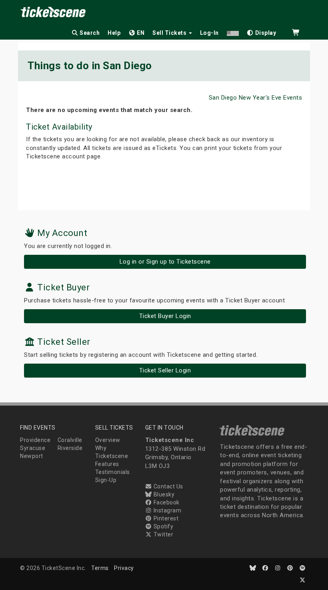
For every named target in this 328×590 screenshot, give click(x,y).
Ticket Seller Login (165, 370)
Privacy (124, 568)
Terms (100, 568)
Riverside (70, 448)
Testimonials (112, 472)
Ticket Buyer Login (165, 316)
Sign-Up (106, 480)
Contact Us (167, 486)
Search (89, 33)
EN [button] (140, 33)
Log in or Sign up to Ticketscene (165, 261)
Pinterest (165, 518)
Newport (31, 456)
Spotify (162, 526)
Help (114, 33)
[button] (233, 31)
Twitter (162, 534)
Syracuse (32, 448)
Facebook (166, 502)
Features (107, 464)
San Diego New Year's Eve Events (255, 97)
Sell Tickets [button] (170, 33)
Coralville (70, 440)
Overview (107, 440)
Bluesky (163, 494)
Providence (35, 440)
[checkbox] (261, 31)
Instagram (166, 510)
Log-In (209, 33)
